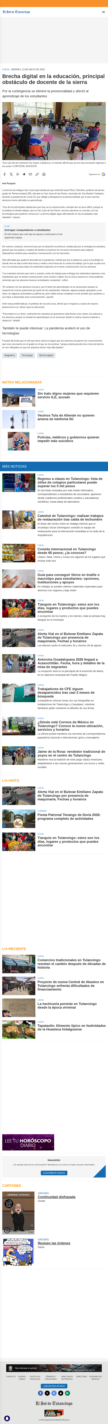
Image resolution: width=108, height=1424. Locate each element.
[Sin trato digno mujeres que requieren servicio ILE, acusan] (18, 397)
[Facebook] (4, 174)
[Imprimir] (44, 174)
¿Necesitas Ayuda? (54, 1386)
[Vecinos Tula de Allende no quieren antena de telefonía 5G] (18, 419)
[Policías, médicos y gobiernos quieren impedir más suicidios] (18, 441)
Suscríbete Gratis (54, 1173)
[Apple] (60, 1393)
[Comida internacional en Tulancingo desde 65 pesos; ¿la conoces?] (18, 555)
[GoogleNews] (54, 1393)
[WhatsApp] (18, 174)
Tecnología (27, 355)
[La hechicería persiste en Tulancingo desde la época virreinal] (18, 1007)
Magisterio (9, 355)
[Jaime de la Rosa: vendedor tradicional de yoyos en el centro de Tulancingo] (18, 759)
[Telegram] (24, 174)
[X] (11, 174)
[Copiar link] (37, 174)
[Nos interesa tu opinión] (54, 1368)
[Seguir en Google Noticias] (103, 174)
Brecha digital (46, 355)
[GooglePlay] (67, 1393)
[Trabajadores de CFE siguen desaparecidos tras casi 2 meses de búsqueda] (18, 698)
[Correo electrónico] (30, 174)
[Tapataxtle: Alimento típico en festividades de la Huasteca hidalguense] (18, 1029)
